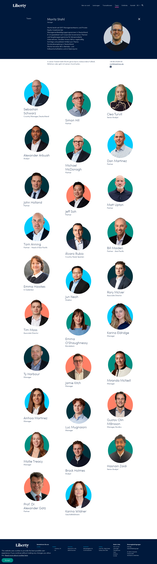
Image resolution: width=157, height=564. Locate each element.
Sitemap (129, 546)
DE (138, 5)
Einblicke (124, 5)
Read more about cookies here (16, 555)
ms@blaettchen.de (117, 64)
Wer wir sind (85, 5)
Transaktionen (107, 5)
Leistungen (96, 5)
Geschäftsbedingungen (133, 548)
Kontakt (132, 5)
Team (117, 5)
